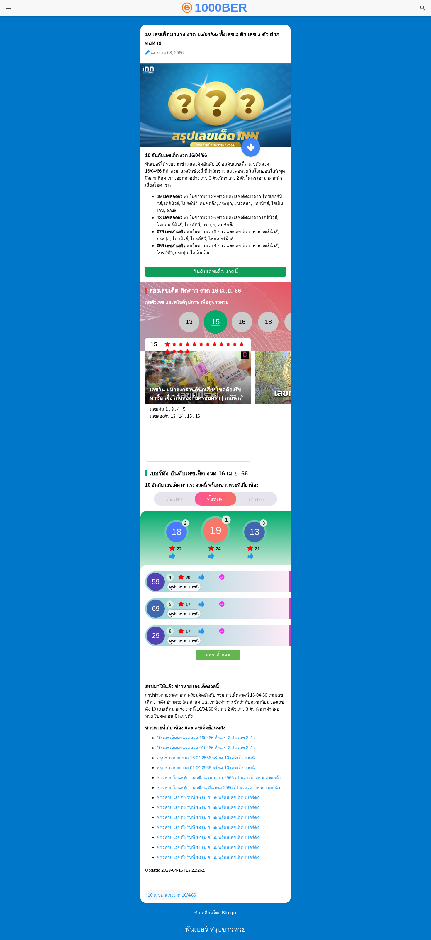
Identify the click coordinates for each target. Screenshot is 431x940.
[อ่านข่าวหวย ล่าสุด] (250, 147)
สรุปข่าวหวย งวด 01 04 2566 (206, 767)
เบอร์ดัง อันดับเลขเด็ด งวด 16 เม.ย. (198, 473)
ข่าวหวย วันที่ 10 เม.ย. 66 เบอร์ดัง (208, 857)
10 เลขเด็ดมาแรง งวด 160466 (206, 737)
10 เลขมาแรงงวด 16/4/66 (172, 895)
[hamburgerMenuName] (8, 8)
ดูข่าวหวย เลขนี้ (184, 586)
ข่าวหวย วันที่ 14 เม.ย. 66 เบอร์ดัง (208, 817)
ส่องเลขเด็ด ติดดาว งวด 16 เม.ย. (195, 291)
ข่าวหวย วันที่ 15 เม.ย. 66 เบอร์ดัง (208, 807)
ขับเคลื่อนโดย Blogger (215, 912)
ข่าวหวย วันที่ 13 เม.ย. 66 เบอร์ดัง (208, 827)
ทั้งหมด (215, 499)
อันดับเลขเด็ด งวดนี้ (215, 271)
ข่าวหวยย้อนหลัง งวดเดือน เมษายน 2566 (219, 777)
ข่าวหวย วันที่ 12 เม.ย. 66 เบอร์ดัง (208, 837)
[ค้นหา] (422, 8)
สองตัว (174, 499)
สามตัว (257, 499)
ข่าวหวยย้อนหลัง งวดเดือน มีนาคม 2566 (218, 787)
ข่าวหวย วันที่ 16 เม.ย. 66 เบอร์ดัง (208, 797)
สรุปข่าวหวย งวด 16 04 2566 (206, 757)
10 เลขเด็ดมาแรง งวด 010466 (206, 747)
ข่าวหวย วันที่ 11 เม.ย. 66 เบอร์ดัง (208, 847)
